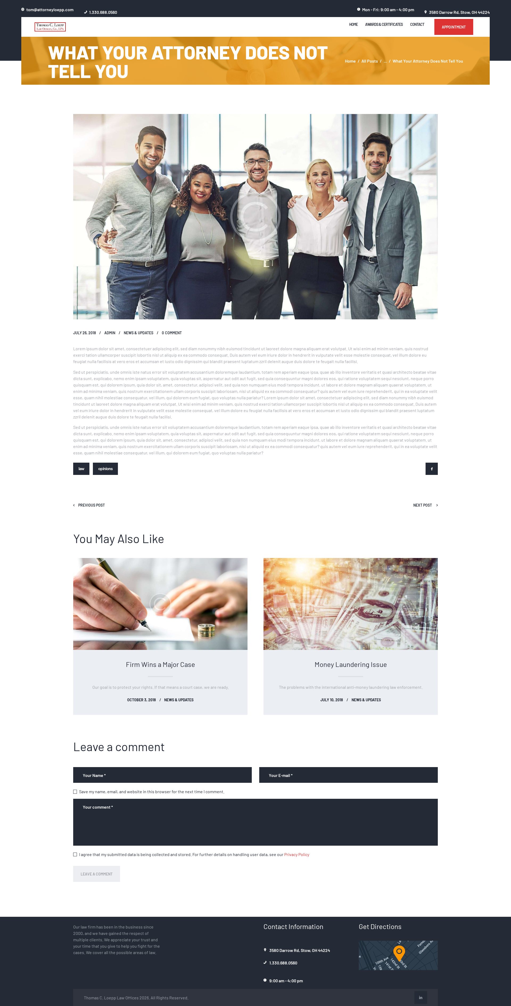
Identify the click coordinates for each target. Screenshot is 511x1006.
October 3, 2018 (141, 699)
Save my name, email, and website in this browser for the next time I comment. (151, 791)
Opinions (105, 468)
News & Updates (138, 332)
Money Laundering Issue (351, 664)
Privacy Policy (296, 854)
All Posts (369, 60)
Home (350, 60)
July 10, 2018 (331, 699)
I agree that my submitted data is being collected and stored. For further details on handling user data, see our (194, 854)
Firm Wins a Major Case (160, 664)
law (81, 468)
